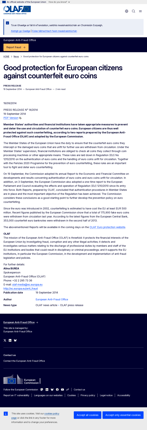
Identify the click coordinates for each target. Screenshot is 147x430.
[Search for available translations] (20, 118)
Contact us (79, 389)
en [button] (126, 11)
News (16, 56)
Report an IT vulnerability (16, 395)
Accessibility (123, 395)
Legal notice (106, 395)
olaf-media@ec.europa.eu (27, 284)
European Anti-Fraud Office (52, 299)
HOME (6, 56)
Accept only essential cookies (123, 415)
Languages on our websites (48, 395)
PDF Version (10, 117)
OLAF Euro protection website (107, 227)
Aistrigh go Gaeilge (20, 31)
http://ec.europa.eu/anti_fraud (20, 288)
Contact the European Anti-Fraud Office (24, 360)
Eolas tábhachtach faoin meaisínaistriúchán (54, 31)
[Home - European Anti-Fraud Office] (20, 10)
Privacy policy (88, 395)
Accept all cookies (87, 415)
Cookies (71, 395)
